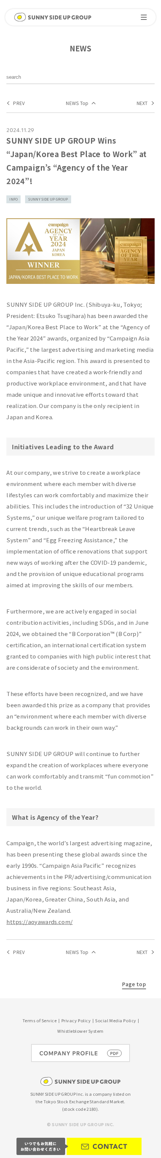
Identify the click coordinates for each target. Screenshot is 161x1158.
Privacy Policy (76, 1020)
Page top (134, 984)
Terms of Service (39, 1020)
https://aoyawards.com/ (39, 922)
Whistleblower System (80, 1031)
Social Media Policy (115, 1020)
